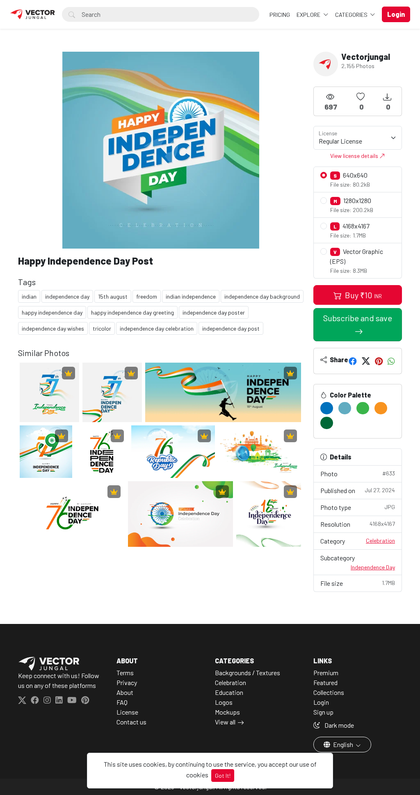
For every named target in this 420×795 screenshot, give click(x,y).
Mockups (227, 712)
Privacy (126, 682)
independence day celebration (157, 328)
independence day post (231, 328)
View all (225, 722)
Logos (224, 702)
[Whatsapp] (391, 361)
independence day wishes (53, 328)
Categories (352, 14)
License (127, 712)
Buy (362, 295)
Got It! (223, 775)
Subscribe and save (357, 318)
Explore (309, 14)
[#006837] (326, 423)
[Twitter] (366, 361)
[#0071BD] (326, 408)
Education (229, 692)
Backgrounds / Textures (247, 672)
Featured (325, 682)
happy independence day (52, 312)
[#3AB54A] (362, 408)
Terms (125, 672)
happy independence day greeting (132, 312)
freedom (146, 296)
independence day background (262, 296)
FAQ (122, 702)
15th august (113, 296)
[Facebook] (353, 361)
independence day (67, 296)
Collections (328, 692)
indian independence (191, 296)
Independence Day (373, 567)
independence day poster (214, 312)
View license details (354, 155)
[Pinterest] (379, 361)
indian (29, 296)
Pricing (279, 14)
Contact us (131, 722)
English (343, 744)
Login (321, 702)
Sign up (323, 712)
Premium (325, 672)
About (124, 692)
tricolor (102, 328)
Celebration (380, 540)
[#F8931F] (380, 408)
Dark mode (338, 725)
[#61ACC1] (344, 408)
